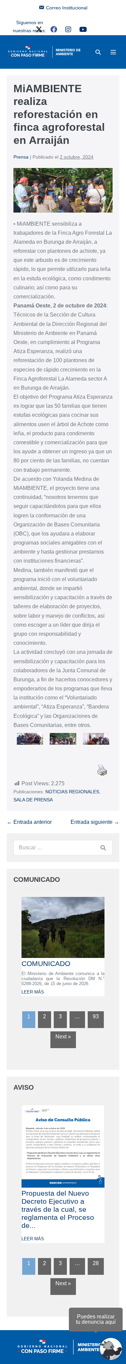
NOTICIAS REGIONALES (72, 791)
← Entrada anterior (29, 822)
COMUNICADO (46, 963)
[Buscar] (103, 848)
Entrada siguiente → (95, 822)
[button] (98, 52)
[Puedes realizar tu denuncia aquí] (111, 1349)
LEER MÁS (33, 991)
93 (96, 1016)
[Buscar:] (63, 847)
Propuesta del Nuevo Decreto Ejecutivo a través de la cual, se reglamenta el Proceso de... (58, 1209)
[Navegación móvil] (113, 52)
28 (96, 1263)
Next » (63, 1036)
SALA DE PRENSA (33, 799)
